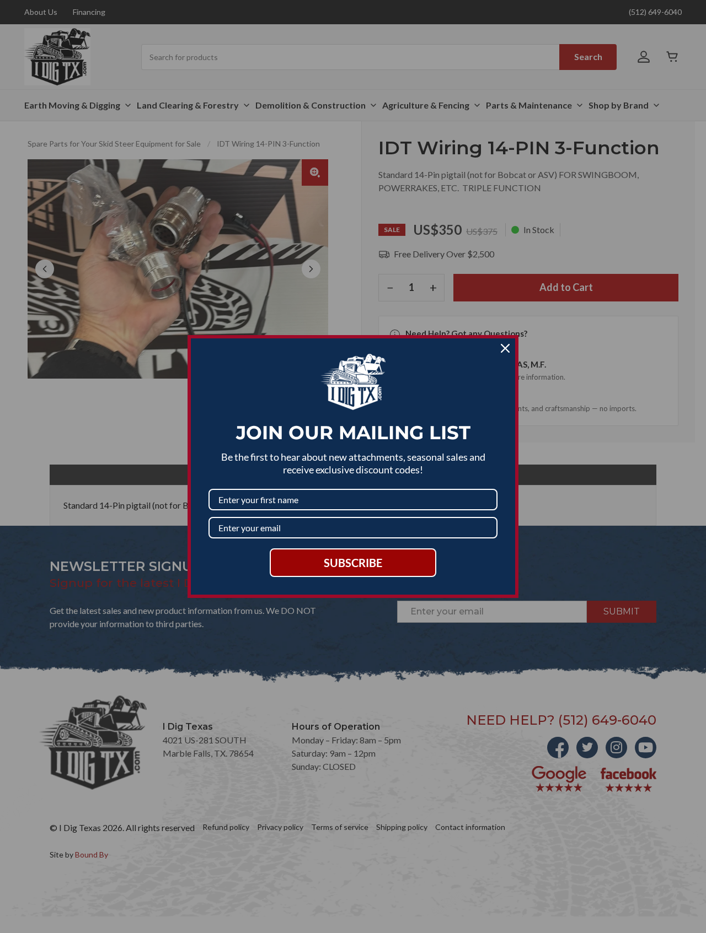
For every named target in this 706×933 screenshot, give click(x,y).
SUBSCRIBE (353, 562)
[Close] (505, 348)
